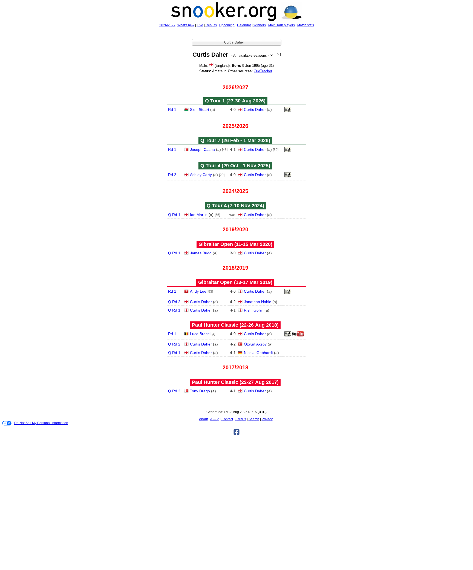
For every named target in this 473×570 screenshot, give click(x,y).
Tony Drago (200, 391)
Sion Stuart (199, 109)
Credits (240, 419)
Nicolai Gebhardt (258, 352)
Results (211, 25)
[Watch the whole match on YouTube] (298, 335)
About (203, 419)
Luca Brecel (200, 334)
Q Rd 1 (174, 214)
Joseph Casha (202, 149)
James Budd (201, 253)
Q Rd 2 (174, 302)
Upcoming (227, 25)
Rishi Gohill (253, 310)
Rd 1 (172, 109)
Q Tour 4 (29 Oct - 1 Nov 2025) (235, 165)
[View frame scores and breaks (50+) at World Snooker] (287, 293)
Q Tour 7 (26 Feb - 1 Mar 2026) (235, 140)
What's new (185, 25)
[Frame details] (287, 111)
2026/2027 (167, 25)
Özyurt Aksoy (255, 344)
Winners (259, 25)
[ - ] (279, 54)
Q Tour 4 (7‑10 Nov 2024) (235, 205)
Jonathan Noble (257, 302)
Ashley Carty (201, 174)
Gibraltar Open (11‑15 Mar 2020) (235, 244)
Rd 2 (172, 174)
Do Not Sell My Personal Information (41, 423)
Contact (227, 419)
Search (254, 419)
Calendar (244, 25)
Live (200, 25)
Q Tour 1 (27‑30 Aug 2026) (235, 100)
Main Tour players (281, 25)
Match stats (305, 25)
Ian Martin (198, 214)
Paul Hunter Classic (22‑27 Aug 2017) (235, 382)
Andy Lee (198, 291)
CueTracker (263, 71)
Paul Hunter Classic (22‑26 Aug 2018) (235, 325)
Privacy (267, 419)
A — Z (214, 419)
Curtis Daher (255, 109)
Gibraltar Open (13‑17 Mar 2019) (235, 282)
